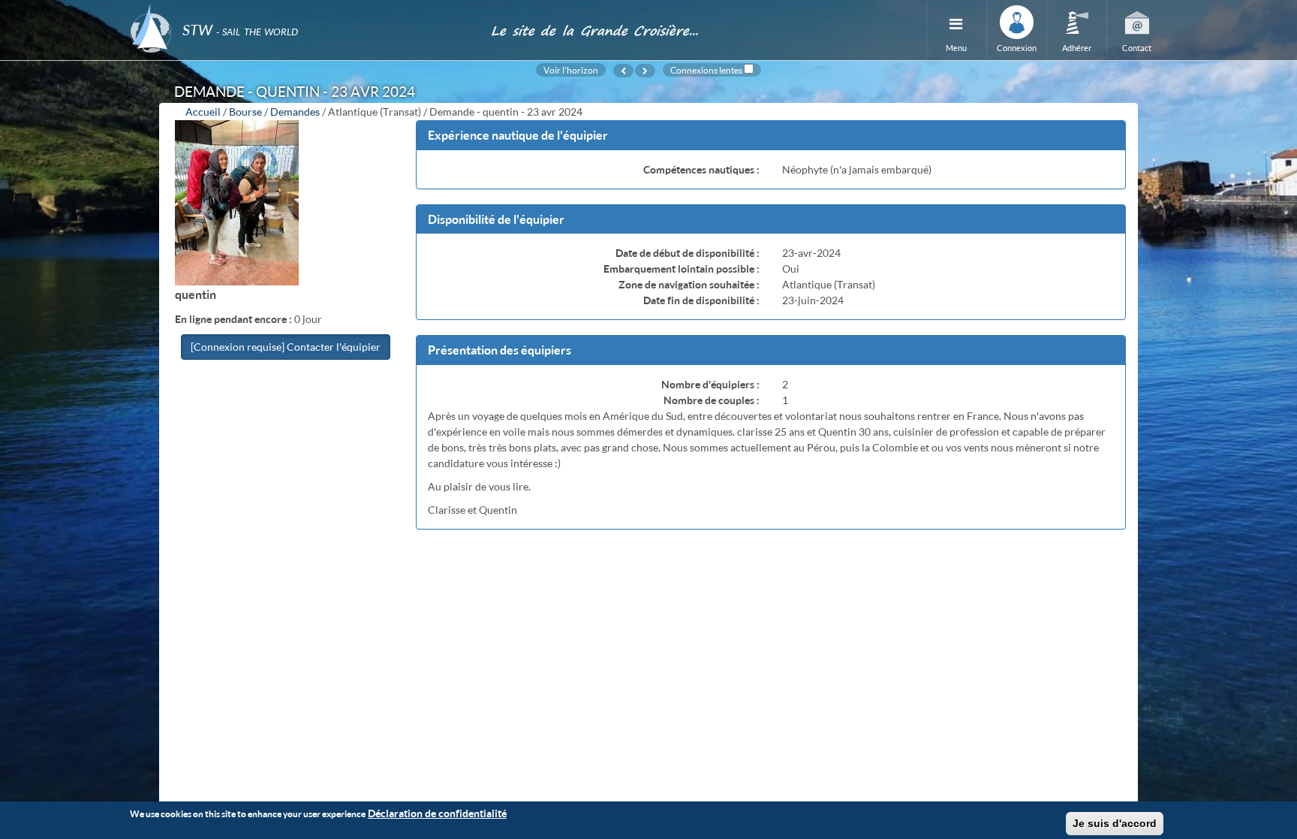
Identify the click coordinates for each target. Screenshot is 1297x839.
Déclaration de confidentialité (437, 813)
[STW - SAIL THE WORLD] (301, 9)
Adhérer (1076, 48)
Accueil (203, 111)
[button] (771, 135)
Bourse (245, 111)
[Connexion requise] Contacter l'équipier (286, 346)
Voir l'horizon (570, 70)
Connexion (1017, 48)
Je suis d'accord (1115, 823)
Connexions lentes (706, 70)
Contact (1136, 48)
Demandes (295, 111)
